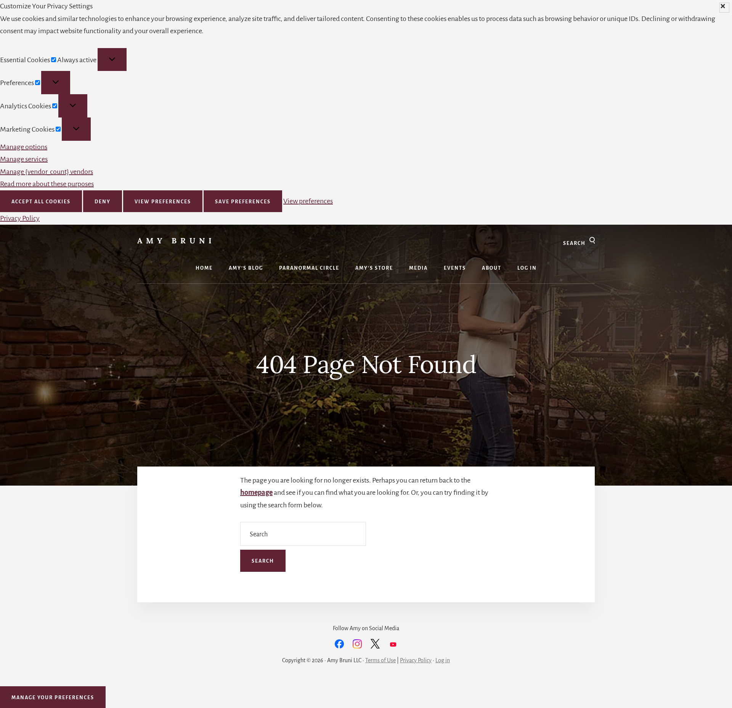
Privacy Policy (20, 218)
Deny (103, 201)
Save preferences (243, 201)
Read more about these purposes (47, 184)
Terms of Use (380, 660)
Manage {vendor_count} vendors (46, 171)
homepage (256, 492)
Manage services (24, 159)
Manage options (23, 147)
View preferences (163, 201)
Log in (442, 660)
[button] (724, 7)
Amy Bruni (176, 240)
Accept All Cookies (41, 201)
